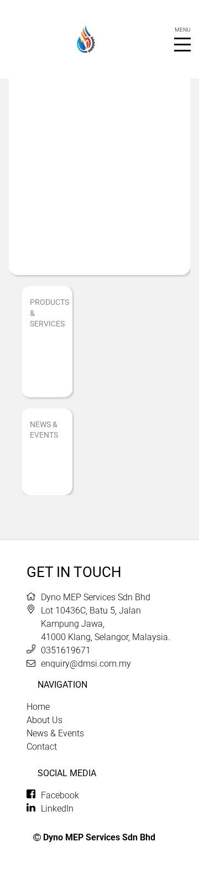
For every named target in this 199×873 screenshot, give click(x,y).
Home (38, 706)
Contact (42, 746)
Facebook (60, 795)
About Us (44, 720)
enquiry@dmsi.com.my (86, 663)
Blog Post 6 (44, 465)
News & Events (55, 733)
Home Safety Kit (44, 360)
